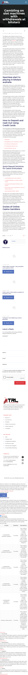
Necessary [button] (2, 514)
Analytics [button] (2, 649)
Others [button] (1, 667)
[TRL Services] (5, 2)
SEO (6, 437)
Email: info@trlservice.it (9, 464)
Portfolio (7, 422)
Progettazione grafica (10, 441)
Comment (5, 336)
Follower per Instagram (10, 445)
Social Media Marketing (11, 447)
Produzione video (9, 443)
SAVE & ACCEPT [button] (4, 674)
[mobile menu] (26, 2)
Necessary (4, 516)
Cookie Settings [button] (4, 491)
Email (4, 358)
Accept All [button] (10, 491)
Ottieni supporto (9, 426)
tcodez (12, 33)
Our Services (8, 419)
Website (4, 364)
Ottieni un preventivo (10, 424)
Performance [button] (3, 641)
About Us (7, 417)
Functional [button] (2, 632)
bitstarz (14, 40)
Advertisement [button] (3, 658)
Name (4, 352)
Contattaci (7, 428)
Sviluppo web (8, 439)
